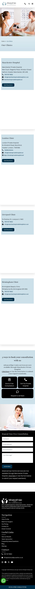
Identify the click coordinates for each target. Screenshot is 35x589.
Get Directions (8, 85)
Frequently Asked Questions (10, 541)
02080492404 (8, 150)
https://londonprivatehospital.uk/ (14, 155)
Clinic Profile (5, 519)
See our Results (6, 537)
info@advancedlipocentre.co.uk (13, 557)
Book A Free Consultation (17, 587)
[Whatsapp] (3, 580)
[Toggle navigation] (32, 4)
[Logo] (9, 3)
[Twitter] (9, 562)
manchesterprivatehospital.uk (13, 80)
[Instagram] (2, 562)
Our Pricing (5, 524)
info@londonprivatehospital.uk (13, 153)
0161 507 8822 (8, 74)
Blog (3, 544)
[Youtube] (12, 562)
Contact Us (5, 526)
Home (3, 41)
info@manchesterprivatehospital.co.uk (16, 77)
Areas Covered (6, 529)
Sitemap (4, 546)
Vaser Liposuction (7, 539)
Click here (5, 371)
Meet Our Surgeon (7, 522)
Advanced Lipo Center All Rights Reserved (21, 569)
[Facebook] (5, 562)
